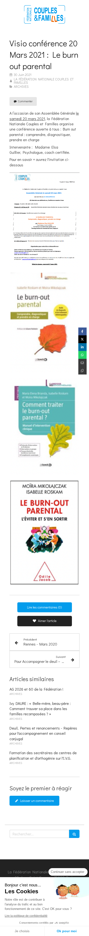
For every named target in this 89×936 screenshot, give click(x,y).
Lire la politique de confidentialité (26, 915)
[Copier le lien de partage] (82, 370)
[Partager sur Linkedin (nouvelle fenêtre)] (82, 347)
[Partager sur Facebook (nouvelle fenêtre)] (82, 331)
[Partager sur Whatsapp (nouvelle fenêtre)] (82, 355)
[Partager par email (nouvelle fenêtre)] (82, 363)
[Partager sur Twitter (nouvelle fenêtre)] (82, 339)
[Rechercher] (74, 834)
